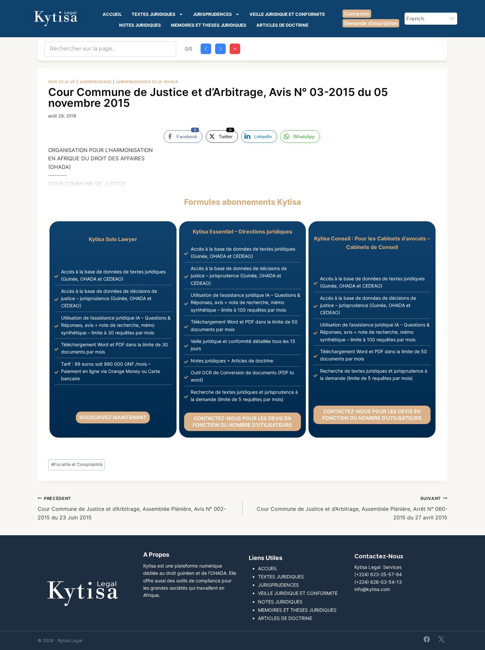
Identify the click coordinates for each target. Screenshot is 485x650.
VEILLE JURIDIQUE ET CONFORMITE (287, 14)
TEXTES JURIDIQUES (154, 14)
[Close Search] (235, 49)
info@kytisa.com (372, 589)
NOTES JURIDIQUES (140, 25)
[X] (441, 639)
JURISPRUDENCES (212, 14)
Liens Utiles (265, 557)
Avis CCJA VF (62, 81)
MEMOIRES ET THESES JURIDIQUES (208, 25)
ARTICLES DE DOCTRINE (282, 25)
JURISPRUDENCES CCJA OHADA (146, 81)
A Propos (156, 554)
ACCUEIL (112, 14)
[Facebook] (427, 639)
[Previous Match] (206, 49)
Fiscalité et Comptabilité (76, 464)
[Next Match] (220, 49)
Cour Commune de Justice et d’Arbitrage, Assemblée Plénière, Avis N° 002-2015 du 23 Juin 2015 (132, 508)
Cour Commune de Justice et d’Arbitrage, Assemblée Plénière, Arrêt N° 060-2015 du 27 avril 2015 (352, 508)
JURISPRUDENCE (95, 81)
